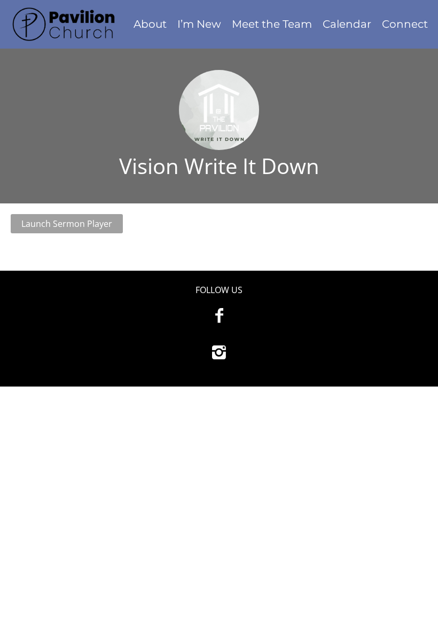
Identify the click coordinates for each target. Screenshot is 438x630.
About (150, 24)
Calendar (347, 24)
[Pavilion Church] (64, 24)
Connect (405, 24)
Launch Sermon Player (66, 224)
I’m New (199, 24)
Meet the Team (272, 24)
